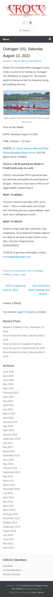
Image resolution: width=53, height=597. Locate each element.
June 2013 (8, 539)
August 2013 (9, 531)
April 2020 (8, 418)
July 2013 (8, 535)
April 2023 (8, 405)
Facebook (24, 22)
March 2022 (9, 413)
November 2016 (11, 455)
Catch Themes (37, 592)
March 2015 (9, 485)
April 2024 (8, 397)
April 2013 (8, 548)
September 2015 (11, 472)
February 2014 (10, 514)
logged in (21, 312)
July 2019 (8, 426)
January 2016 (10, 468)
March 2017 (9, 451)
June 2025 (8, 380)
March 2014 (9, 510)
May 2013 (8, 543)
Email (30, 22)
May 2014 (8, 501)
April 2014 (8, 506)
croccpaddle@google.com (16, 257)
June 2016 (8, 460)
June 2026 (8, 372)
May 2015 (8, 476)
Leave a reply (19, 274)
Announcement (19, 271)
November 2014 (11, 489)
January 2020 (10, 422)
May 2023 (8, 401)
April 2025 (8, 388)
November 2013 (11, 518)
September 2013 (11, 527)
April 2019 (8, 430)
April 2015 (8, 480)
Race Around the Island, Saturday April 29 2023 (39, 290)
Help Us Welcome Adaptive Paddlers (22, 344)
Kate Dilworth (35, 61)
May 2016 (8, 464)
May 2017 (8, 447)
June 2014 (8, 497)
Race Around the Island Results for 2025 (24, 348)
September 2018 (11, 439)
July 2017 (8, 443)
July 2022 (8, 409)
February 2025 (10, 392)
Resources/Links (11, 574)
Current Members (12, 570)
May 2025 (8, 384)
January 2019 (10, 434)
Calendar (8, 566)
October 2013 (10, 522)
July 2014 (8, 493)
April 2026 (8, 376)
